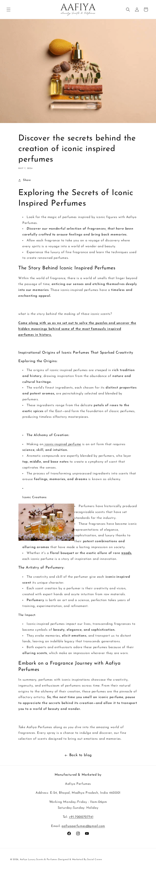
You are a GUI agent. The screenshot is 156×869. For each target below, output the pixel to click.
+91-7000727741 (81, 817)
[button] (8, 9)
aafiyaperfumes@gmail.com (83, 826)
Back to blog (80, 755)
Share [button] (27, 180)
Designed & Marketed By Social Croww (80, 859)
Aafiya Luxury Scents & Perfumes (38, 859)
